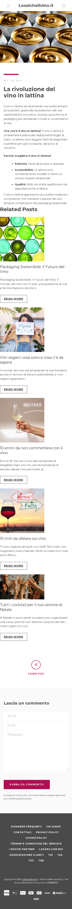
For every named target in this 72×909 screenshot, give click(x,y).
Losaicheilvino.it (36, 5)
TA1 (50, 855)
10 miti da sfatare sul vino (23, 538)
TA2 (60, 855)
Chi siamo (53, 826)
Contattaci (22, 832)
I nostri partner (22, 849)
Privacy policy (47, 832)
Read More (13, 299)
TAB (41, 860)
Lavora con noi (51, 849)
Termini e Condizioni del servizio (36, 843)
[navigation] (8, 5)
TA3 (31, 860)
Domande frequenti (26, 826)
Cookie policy (36, 837)
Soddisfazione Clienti (26, 855)
